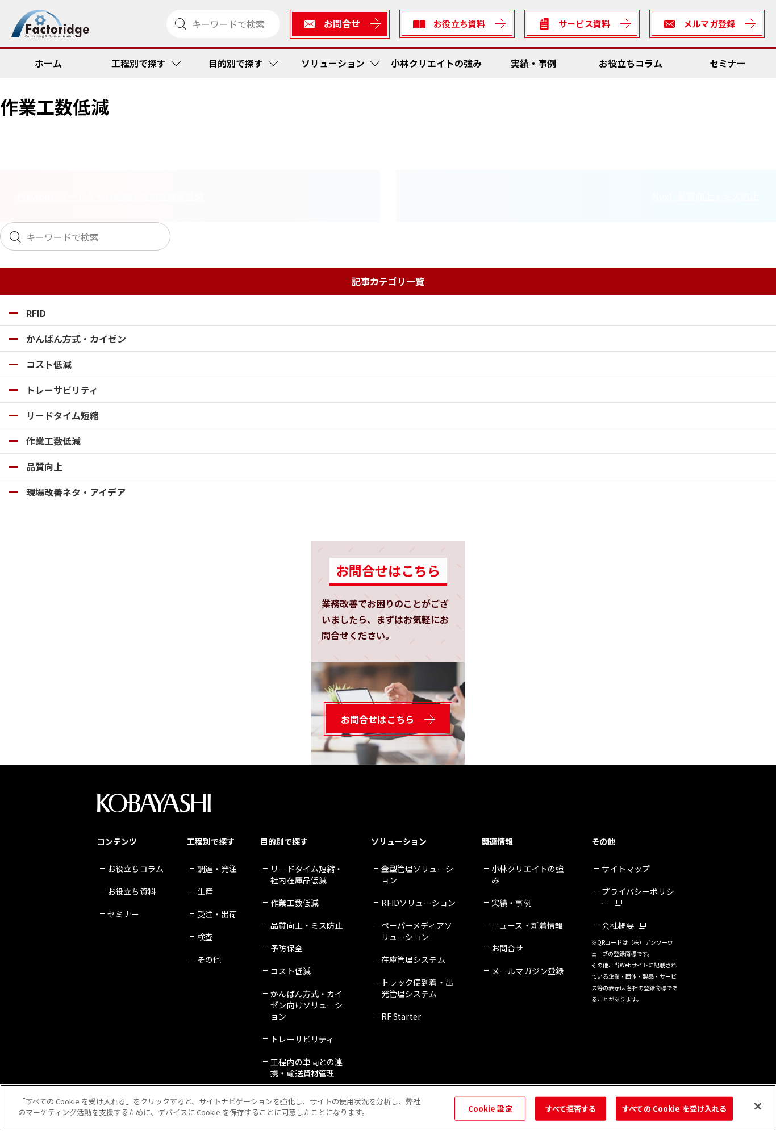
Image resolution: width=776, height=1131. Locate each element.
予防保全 (286, 948)
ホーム (48, 63)
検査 (205, 936)
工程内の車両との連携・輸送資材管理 (306, 1067)
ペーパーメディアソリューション (416, 931)
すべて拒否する (570, 1108)
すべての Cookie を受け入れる (674, 1108)
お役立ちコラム (630, 63)
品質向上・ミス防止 (306, 925)
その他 (209, 959)
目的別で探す (235, 63)
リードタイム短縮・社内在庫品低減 (306, 874)
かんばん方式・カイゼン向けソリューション (306, 1005)
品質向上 (44, 466)
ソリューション (333, 63)
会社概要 (618, 925)
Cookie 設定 (490, 1108)
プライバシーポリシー (638, 897)
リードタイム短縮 (62, 415)
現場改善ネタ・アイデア (76, 492)
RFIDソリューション (418, 902)
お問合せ (507, 948)
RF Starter (401, 1016)
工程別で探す (138, 63)
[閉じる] (757, 1106)
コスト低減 (49, 364)
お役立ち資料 (131, 891)
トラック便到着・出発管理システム (417, 987)
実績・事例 (533, 63)
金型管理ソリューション (417, 874)
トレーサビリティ (62, 390)
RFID (36, 313)
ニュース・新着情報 (527, 925)
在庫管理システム (413, 959)
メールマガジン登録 (527, 970)
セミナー (728, 63)
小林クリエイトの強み (436, 63)
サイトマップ (626, 868)
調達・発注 (217, 868)
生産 (205, 891)
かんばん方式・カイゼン (76, 338)
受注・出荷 (217, 914)
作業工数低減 (53, 441)
